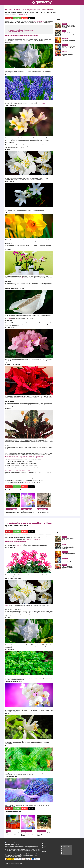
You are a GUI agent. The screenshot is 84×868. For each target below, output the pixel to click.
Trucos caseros (20, 14)
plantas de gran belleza (17, 709)
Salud (8, 831)
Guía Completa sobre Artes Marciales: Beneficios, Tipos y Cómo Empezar (68, 34)
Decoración (25, 14)
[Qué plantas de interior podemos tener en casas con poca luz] (28, 500)
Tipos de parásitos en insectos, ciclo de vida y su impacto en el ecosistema (68, 26)
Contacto (43, 847)
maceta (27, 614)
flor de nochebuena (21, 397)
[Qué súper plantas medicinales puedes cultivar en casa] (13, 822)
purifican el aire (33, 534)
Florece (7, 605)
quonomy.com (13, 863)
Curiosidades (64, 38)
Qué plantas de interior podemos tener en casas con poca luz (27, 512)
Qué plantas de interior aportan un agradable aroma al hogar (13, 511)
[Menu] (6, 3)
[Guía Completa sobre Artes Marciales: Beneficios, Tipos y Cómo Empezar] (58, 33)
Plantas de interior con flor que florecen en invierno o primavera (20, 30)
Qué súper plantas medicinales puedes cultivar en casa (12, 833)
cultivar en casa (49, 773)
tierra (19, 147)
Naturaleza (64, 23)
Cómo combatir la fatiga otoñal (68, 40)
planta (10, 318)
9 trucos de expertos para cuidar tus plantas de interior (43, 511)
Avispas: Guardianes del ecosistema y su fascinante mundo (67, 54)
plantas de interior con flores (39, 21)
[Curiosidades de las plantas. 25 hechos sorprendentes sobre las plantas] (44, 822)
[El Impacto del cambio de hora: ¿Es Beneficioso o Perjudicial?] (58, 47)
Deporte (63, 31)
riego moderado (41, 103)
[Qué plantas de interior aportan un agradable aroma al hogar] (13, 500)
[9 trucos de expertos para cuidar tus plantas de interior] (44, 500)
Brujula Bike (44, 851)
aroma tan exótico (21, 70)
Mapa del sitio (44, 845)
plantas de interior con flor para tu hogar (33, 539)
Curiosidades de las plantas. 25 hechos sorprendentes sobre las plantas (43, 834)
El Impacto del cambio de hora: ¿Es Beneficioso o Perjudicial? (68, 47)
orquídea (22, 277)
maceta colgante (28, 482)
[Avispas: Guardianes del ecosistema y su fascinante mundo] (58, 53)
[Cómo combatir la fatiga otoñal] (58, 40)
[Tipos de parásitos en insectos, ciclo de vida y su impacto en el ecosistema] (58, 25)
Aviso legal (44, 846)
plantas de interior (12, 459)
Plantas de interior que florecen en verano (16, 31)
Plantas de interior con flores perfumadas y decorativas (19, 29)
